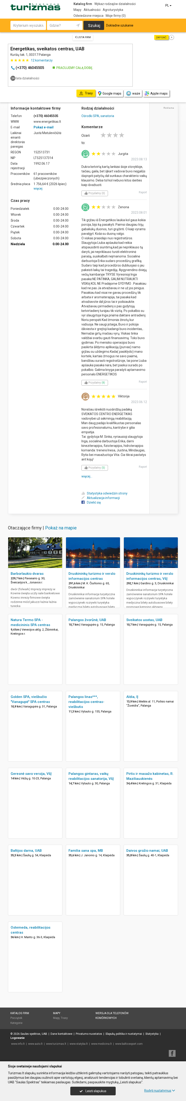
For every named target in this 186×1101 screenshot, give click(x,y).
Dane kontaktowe (61, 1033)
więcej (38, 188)
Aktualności (92, 10)
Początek (16, 1018)
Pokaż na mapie (61, 528)
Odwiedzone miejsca (88, 15)
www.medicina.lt (101, 1043)
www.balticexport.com (129, 1043)
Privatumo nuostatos (89, 1033)
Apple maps (159, 93)
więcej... (86, 476)
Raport (143, 192)
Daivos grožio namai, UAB (147, 851)
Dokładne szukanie (119, 25)
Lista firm (84, 37)
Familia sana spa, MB (86, 851)
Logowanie (17, 1038)
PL (167, 5)
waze (136, 93)
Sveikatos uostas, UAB (144, 620)
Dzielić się (94, 502)
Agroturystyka (113, 10)
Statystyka (152, 1033)
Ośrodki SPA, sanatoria (97, 116)
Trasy (64, 1018)
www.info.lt (18, 1043)
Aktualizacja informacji (103, 498)
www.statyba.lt (79, 1043)
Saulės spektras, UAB (33, 1033)
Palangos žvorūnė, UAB (87, 620)
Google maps (112, 93)
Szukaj (94, 25)
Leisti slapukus (95, 1091)
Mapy (77, 10)
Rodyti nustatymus (157, 1090)
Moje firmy (116, 15)
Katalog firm (82, 4)
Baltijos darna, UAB (26, 851)
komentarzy (42, 60)
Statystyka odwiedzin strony (107, 493)
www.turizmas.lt (56, 1043)
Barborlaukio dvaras (27, 574)
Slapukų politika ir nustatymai (123, 1033)
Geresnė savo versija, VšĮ (31, 774)
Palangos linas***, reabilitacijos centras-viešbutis (86, 702)
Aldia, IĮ (132, 697)
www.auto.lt (35, 1043)
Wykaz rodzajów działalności (115, 4)
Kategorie (16, 1023)
